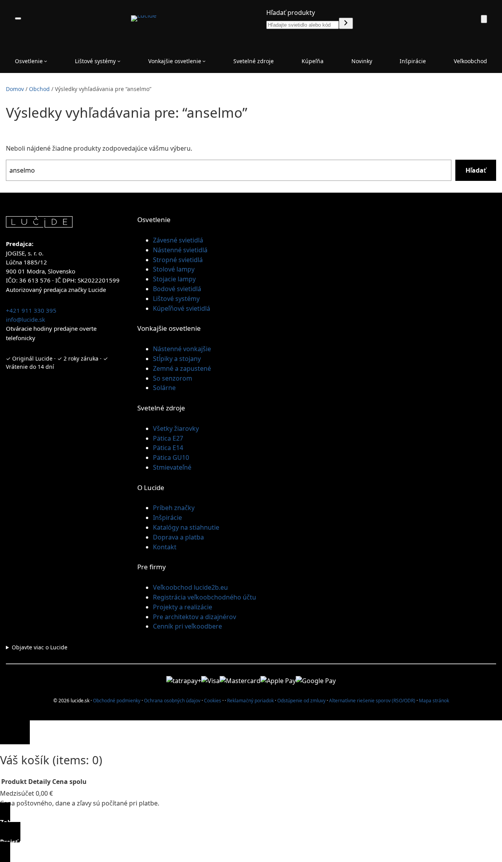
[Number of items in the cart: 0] (484, 19)
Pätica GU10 (171, 457)
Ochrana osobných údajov (172, 700)
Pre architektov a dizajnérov (194, 616)
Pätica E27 (168, 438)
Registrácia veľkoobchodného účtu (204, 597)
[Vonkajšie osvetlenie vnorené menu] (204, 60)
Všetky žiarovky (176, 428)
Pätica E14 (168, 447)
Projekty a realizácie (182, 607)
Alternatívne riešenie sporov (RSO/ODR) (372, 700)
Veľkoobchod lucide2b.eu (190, 587)
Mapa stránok (434, 700)
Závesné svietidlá (178, 240)
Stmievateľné (172, 467)
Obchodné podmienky (116, 700)
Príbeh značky (174, 507)
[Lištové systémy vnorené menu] (118, 60)
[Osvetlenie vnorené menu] (45, 60)
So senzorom (172, 378)
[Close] (15, 732)
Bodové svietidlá (177, 288)
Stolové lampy (174, 269)
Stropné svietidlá (178, 259)
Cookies (212, 700)
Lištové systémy (176, 298)
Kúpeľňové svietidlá (181, 308)
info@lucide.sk (25, 319)
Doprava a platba (178, 537)
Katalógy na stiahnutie (186, 527)
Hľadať (476, 170)
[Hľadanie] (346, 23)
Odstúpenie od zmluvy (301, 700)
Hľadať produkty (290, 12)
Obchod (39, 89)
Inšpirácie (167, 517)
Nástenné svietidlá (180, 250)
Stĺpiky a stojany (177, 358)
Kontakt (164, 547)
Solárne (164, 387)
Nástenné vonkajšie (182, 348)
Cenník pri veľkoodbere (187, 626)
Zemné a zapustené (182, 368)
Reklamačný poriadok (250, 700)
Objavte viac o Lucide (39, 647)
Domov (15, 89)
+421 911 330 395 (31, 310)
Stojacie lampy (174, 279)
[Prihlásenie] (466, 18)
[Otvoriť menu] (18, 18)
